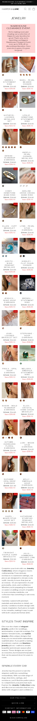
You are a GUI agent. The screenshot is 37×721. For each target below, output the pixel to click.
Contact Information (18, 708)
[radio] (3, 75)
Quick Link (18, 703)
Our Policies (18, 698)
